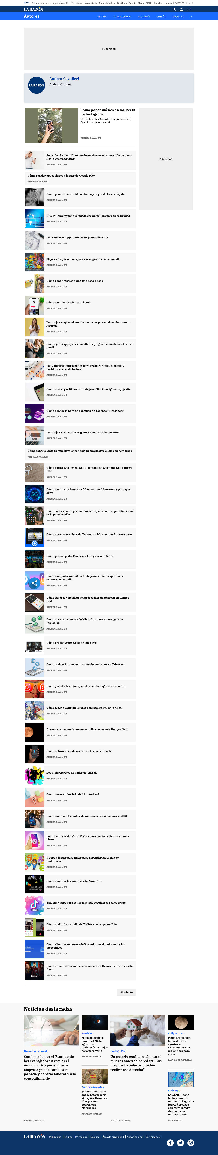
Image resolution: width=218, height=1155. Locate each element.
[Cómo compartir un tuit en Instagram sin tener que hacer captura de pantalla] (35, 580)
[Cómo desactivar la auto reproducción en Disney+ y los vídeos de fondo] (35, 970)
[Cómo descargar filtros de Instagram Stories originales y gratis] (35, 392)
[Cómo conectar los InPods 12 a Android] (35, 797)
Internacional (122, 16)
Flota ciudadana (107, 3)
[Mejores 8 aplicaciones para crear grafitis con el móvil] (35, 262)
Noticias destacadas (48, 1009)
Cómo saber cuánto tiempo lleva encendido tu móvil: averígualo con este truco (80, 450)
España (102, 16)
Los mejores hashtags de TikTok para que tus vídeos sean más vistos (87, 837)
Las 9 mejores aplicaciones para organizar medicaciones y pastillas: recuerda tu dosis (85, 367)
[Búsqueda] (174, 9)
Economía (144, 16)
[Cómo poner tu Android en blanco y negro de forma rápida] (35, 197)
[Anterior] (91, 15)
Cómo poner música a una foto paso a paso (74, 280)
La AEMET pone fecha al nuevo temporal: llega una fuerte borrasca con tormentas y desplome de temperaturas (181, 1104)
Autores (32, 16)
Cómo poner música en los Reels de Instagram (108, 112)
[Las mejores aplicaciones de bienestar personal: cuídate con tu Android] (35, 327)
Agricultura (59, 3)
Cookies (94, 1136)
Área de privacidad (113, 1136)
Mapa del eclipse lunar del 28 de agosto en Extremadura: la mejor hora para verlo (179, 1046)
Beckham (122, 3)
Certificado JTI (153, 1136)
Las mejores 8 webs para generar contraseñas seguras (82, 432)
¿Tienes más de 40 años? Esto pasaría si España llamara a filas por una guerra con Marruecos (95, 1099)
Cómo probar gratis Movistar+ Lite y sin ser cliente (80, 556)
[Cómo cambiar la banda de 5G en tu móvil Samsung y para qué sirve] (35, 494)
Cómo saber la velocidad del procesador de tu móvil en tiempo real (87, 599)
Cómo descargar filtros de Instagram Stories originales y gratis (88, 389)
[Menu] (189, 9)
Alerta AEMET (173, 3)
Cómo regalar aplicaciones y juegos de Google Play (61, 175)
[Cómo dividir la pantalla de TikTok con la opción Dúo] (35, 927)
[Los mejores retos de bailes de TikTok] (35, 775)
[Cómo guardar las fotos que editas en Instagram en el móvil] (35, 689)
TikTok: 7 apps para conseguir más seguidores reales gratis (86, 902)
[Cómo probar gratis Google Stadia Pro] (35, 645)
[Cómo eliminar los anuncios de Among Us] (35, 884)
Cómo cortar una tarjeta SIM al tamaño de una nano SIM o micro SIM (89, 469)
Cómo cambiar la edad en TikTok (68, 302)
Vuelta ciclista (189, 3)
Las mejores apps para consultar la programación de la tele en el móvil (89, 345)
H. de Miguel (175, 1120)
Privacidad (81, 1136)
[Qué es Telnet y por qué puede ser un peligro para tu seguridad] (35, 218)
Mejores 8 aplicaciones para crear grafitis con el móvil (82, 259)
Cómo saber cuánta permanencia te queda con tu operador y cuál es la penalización (90, 512)
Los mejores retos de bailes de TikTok (71, 772)
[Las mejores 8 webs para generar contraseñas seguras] (35, 435)
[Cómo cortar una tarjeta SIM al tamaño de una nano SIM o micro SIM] (35, 472)
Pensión (70, 3)
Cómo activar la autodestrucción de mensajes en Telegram (85, 664)
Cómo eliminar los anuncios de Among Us (74, 881)
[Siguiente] (194, 18)
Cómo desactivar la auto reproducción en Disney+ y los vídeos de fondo (89, 967)
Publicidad (55, 1136)
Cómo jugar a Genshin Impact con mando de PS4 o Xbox (83, 707)
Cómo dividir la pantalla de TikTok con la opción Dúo (81, 924)
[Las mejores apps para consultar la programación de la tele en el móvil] (35, 348)
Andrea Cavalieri (91, 138)
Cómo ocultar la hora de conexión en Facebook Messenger (85, 410)
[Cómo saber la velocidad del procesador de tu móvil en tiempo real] (35, 602)
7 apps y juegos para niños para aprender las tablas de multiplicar (82, 859)
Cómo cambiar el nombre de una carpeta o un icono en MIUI (86, 816)
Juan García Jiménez (180, 1060)
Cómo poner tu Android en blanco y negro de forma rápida (85, 194)
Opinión (161, 16)
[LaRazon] (45, 9)
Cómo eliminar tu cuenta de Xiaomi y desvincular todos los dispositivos (85, 946)
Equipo (68, 1136)
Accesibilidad (135, 1136)
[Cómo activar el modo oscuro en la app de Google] (35, 754)
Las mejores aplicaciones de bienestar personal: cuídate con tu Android (88, 324)
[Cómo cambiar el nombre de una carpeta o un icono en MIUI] (35, 819)
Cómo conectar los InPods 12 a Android (72, 794)
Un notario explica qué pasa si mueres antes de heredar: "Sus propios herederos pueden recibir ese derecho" (136, 1063)
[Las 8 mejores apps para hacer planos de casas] (35, 240)
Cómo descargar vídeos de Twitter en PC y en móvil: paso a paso (89, 534)
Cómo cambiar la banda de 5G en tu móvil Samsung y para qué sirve (88, 491)
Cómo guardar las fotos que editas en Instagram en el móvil (86, 686)
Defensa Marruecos (41, 3)
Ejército (132, 3)
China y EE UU (145, 3)
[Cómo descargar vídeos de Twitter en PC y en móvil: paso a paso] (35, 537)
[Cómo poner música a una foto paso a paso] (35, 283)
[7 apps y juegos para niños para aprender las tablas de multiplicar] (35, 862)
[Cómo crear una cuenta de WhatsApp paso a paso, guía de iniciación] (35, 624)
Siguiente (126, 992)
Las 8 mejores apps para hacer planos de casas (77, 237)
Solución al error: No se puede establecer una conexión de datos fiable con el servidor (89, 157)
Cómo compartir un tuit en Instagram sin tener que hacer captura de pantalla (84, 577)
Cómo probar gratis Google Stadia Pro (71, 642)
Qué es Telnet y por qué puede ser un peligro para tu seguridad (88, 215)
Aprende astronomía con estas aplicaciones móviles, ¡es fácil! (87, 729)
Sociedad (178, 16)
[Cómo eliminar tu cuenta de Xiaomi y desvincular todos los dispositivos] (35, 949)
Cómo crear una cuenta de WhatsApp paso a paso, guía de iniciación (84, 621)
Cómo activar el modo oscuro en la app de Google (79, 751)
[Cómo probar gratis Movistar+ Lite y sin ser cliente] (35, 559)
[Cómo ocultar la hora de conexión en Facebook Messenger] (35, 413)
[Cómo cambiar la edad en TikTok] (35, 305)
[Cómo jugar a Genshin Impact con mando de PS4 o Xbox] (35, 710)
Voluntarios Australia (86, 3)
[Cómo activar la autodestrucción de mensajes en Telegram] (35, 667)
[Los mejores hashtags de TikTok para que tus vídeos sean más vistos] (35, 840)
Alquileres (159, 3)
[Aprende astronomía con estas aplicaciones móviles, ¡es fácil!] (35, 732)
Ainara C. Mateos (34, 1121)
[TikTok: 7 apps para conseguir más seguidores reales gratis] (35, 905)
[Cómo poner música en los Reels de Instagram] (53, 126)
